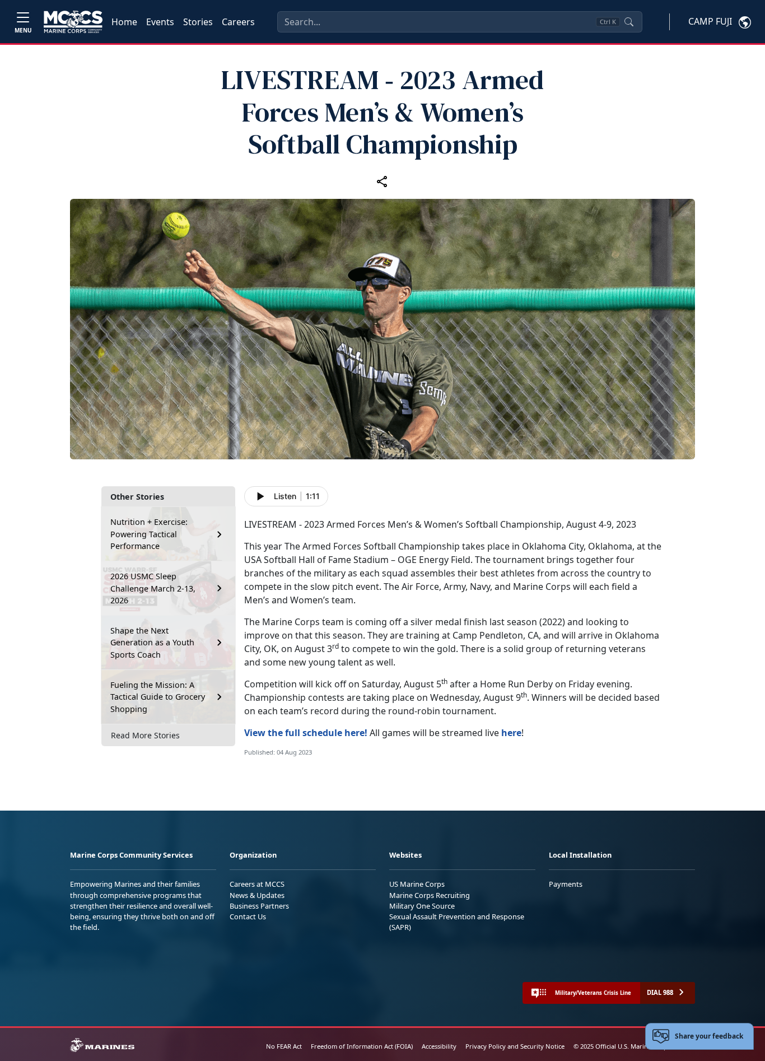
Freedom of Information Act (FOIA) (362, 1046)
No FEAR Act (284, 1046)
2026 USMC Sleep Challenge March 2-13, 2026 (152, 588)
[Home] (73, 22)
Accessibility (439, 1046)
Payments (565, 884)
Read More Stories (145, 735)
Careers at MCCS (257, 884)
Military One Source (422, 906)
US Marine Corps (417, 884)
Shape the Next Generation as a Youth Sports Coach (152, 642)
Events (160, 22)
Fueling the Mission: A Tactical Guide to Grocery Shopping (157, 697)
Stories (198, 22)
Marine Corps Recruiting (429, 895)
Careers (238, 22)
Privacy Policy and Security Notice (515, 1046)
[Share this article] (382, 181)
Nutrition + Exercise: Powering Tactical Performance (149, 533)
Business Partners (259, 906)
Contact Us (248, 916)
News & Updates (257, 895)
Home (124, 22)
